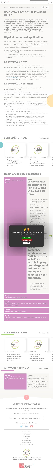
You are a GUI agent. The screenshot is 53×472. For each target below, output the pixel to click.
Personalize (26, 242)
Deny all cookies (27, 240)
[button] (50, 236)
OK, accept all (27, 237)
